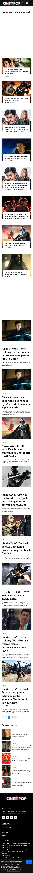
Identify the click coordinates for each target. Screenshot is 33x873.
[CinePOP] (12, 3)
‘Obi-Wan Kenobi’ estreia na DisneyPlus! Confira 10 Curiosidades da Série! (16, 274)
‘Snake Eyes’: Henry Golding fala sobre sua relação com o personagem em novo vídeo (15, 644)
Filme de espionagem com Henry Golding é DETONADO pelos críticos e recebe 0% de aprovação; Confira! (16, 129)
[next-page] (15, 717)
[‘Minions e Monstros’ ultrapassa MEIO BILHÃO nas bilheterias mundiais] (6, 758)
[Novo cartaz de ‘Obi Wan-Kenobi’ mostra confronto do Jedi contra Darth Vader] (16, 236)
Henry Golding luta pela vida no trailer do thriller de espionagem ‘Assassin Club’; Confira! (16, 158)
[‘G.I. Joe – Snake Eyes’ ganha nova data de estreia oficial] (16, 574)
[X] (11, 817)
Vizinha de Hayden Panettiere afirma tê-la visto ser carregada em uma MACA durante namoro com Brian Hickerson (21, 747)
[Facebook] (3, 817)
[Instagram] (7, 817)
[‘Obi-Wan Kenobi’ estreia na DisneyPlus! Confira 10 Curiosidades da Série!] (16, 265)
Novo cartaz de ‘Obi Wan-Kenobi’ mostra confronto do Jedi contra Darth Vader (15, 245)
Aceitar (28, 862)
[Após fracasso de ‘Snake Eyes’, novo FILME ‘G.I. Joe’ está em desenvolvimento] (16, 92)
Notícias (4, 345)
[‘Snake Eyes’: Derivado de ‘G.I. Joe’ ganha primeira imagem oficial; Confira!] (16, 525)
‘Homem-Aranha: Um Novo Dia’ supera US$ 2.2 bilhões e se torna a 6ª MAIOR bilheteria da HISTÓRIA (21, 784)
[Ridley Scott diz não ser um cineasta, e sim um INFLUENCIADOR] (6, 734)
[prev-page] (3, 717)
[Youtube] (15, 817)
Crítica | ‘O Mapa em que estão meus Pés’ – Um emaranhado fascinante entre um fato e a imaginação (16, 851)
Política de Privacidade (13, 871)
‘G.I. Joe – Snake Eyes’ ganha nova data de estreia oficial (15, 595)
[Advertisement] (16, 32)
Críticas (4, 847)
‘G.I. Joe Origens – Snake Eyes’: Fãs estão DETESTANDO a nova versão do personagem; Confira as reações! (16, 216)
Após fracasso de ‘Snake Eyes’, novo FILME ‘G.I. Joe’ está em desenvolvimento (16, 100)
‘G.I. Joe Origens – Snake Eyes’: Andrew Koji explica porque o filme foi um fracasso (16, 71)
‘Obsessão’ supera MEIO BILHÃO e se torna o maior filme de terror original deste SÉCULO (21, 772)
